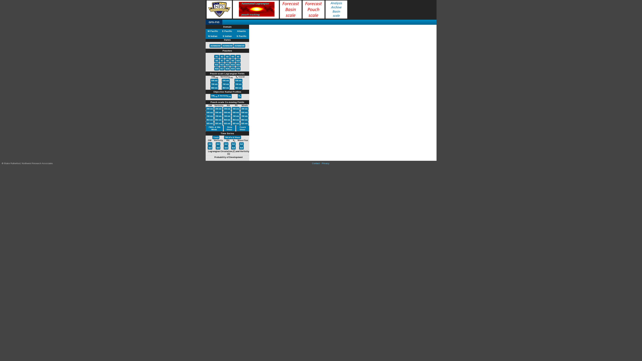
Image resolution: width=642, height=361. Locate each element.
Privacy (325, 163)
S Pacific (241, 36)
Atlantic (241, 31)
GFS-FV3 (214, 22)
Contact (316, 163)
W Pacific (213, 31)
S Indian (227, 36)
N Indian (212, 36)
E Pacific (227, 31)
